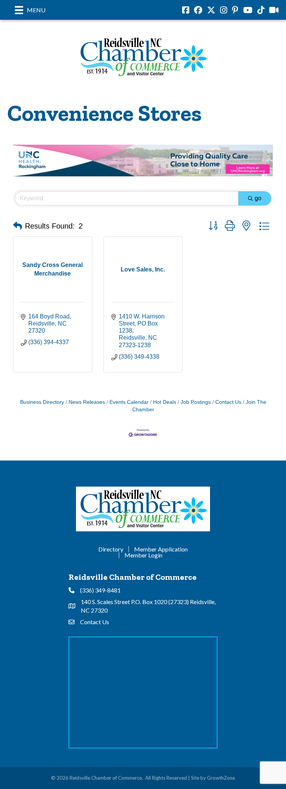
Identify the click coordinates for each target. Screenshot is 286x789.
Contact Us (228, 402)
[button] (17, 226)
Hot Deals (164, 402)
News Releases (87, 402)
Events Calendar (129, 402)
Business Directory (42, 402)
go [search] (258, 198)
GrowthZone (221, 778)
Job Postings (196, 402)
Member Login (143, 555)
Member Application (161, 549)
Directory (110, 549)
